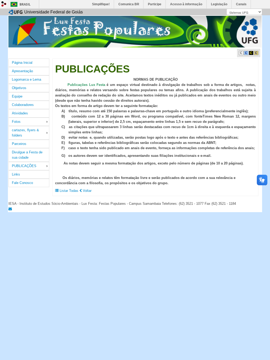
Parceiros (19, 144)
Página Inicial (22, 63)
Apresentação (22, 71)
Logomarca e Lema (26, 79)
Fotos (16, 122)
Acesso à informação (186, 4)
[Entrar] (4, 4)
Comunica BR (128, 4)
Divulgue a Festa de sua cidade (27, 154)
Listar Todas (69, 191)
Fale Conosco (22, 183)
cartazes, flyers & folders (25, 132)
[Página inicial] (135, 31)
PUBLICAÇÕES (24, 166)
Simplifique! (101, 4)
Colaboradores (23, 105)
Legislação (219, 4)
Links (16, 174)
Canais (241, 4)
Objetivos (19, 88)
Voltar (86, 191)
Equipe (17, 96)
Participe (154, 4)
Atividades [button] (20, 113)
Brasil (25, 4)
